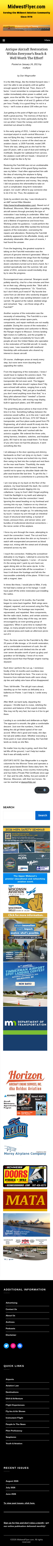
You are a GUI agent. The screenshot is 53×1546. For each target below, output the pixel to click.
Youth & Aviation (14, 1443)
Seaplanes (11, 1437)
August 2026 (12, 1481)
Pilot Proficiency (14, 1431)
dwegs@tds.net (28, 782)
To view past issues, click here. (19, 1503)
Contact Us (11, 1309)
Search (8, 807)
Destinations (12, 1392)
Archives (10, 1322)
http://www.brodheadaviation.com (19, 205)
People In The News (16, 1424)
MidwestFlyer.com (26, 7)
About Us (10, 1315)
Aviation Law (12, 1385)
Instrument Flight (14, 1418)
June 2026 (11, 1494)
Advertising (11, 1303)
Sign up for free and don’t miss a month (24, 1523)
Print (40, 790)
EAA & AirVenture (14, 1398)
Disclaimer (11, 1335)
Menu (47, 40)
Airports (10, 1379)
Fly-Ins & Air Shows (15, 1411)
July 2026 (10, 1487)
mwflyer (26, 68)
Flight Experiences (15, 1405)
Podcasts (10, 1328)
